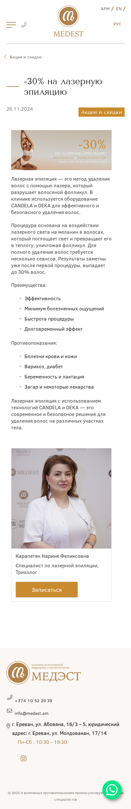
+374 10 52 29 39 (33, 700)
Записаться (47, 589)
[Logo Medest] (68, 21)
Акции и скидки (26, 57)
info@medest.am (32, 713)
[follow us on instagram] (23, 758)
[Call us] (23, 25)
